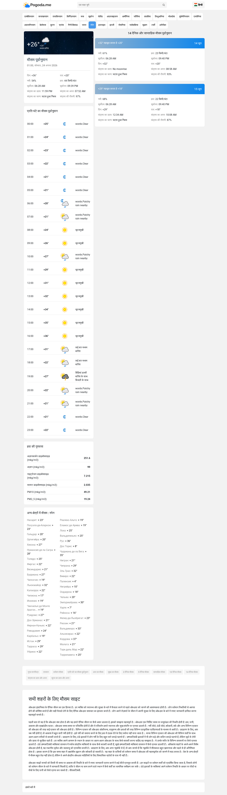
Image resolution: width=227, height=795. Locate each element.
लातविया (147, 16)
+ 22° (34, 564)
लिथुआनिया (159, 16)
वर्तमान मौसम (58, 672)
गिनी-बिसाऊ (73, 25)
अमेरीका (162, 25)
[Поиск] (164, 5)
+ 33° (70, 628)
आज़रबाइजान (112, 16)
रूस (82, 16)
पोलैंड (100, 16)
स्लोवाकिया (134, 25)
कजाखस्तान (43, 16)
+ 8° (68, 546)
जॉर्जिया (137, 16)
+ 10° (69, 586)
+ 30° (72, 602)
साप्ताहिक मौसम (159, 672)
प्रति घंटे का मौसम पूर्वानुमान (78, 672)
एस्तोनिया (197, 16)
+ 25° (34, 558)
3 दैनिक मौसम (128, 672)
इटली (112, 25)
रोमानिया (121, 25)
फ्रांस (61, 25)
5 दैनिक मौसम (143, 672)
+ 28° (41, 551)
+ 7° (66, 607)
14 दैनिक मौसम (192, 672)
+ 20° (35, 534)
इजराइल (101, 25)
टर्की (153, 25)
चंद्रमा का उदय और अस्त (37, 678)
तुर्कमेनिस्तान (184, 16)
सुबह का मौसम (113, 672)
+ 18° (69, 591)
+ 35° (73, 553)
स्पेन (92, 25)
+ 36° (65, 541)
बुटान (52, 25)
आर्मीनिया (125, 16)
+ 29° (34, 641)
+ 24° (37, 630)
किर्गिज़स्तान (71, 16)
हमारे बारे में (30, 787)
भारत (84, 25)
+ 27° (34, 544)
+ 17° (35, 595)
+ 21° (37, 569)
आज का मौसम (98, 672)
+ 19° (36, 579)
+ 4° (68, 581)
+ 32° (37, 585)
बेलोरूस (43, 25)
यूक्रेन (91, 16)
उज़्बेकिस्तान (29, 16)
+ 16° (68, 612)
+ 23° (35, 520)
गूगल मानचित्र (33, 672)
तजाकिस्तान (57, 16)
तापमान (46, 672)
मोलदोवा (171, 16)
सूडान (144, 25)
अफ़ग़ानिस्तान (29, 25)
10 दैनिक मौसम (175, 672)
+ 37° (68, 639)
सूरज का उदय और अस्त (60, 678)
